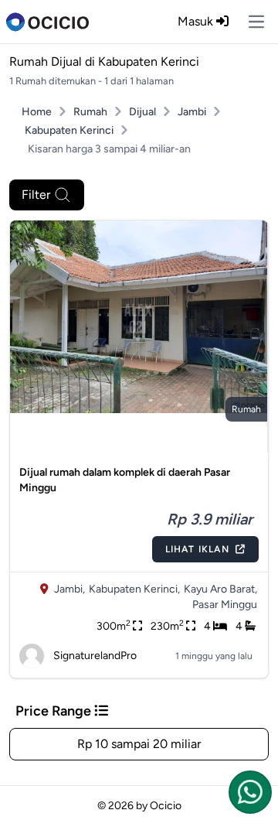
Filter (36, 194)
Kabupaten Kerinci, (134, 589)
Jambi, (69, 589)
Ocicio (165, 805)
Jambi (192, 111)
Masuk (197, 21)
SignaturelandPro (95, 655)
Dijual (142, 111)
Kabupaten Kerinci (69, 130)
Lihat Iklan (197, 549)
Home (37, 111)
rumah (246, 409)
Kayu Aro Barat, (220, 589)
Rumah (90, 111)
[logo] (47, 21)
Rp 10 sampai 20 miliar (139, 743)
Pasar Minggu (224, 604)
